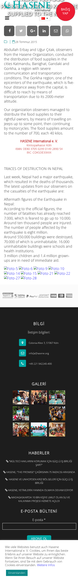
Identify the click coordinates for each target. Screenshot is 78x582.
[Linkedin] (43, 31)
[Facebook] (9, 31)
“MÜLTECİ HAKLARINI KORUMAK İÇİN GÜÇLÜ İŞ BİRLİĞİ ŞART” (40, 463)
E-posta (39, 520)
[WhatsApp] (67, 31)
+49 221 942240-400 (40, 363)
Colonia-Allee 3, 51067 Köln (43, 343)
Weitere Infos (46, 565)
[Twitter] (20, 31)
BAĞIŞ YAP (65, 11)
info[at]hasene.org (38, 353)
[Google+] (32, 31)
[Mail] (55, 31)
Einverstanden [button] (16, 573)
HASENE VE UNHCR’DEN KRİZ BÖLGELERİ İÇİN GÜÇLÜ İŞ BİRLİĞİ (40, 481)
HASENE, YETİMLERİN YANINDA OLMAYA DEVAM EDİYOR (40, 490)
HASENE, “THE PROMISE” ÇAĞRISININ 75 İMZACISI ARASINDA (40, 472)
